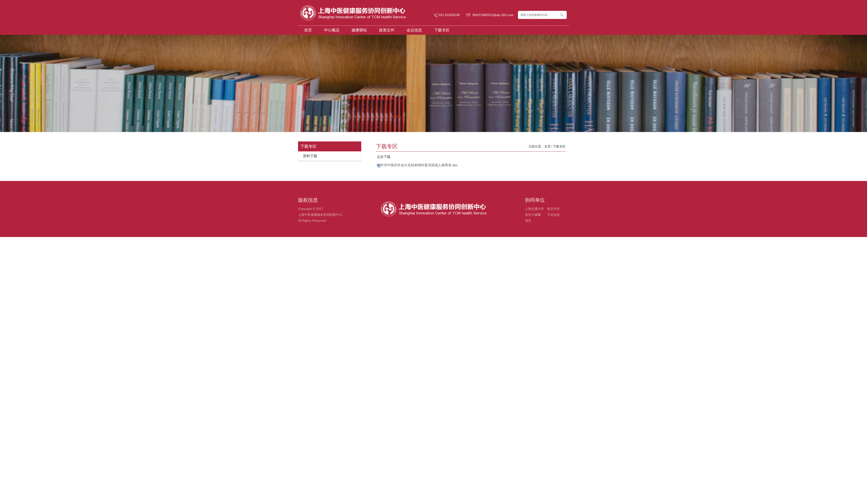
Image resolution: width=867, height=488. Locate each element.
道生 (528, 220)
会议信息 (414, 30)
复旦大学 (553, 209)
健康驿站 (359, 30)
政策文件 (386, 30)
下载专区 (442, 30)
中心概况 (331, 30)
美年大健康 (533, 214)
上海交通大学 (534, 209)
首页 (308, 30)
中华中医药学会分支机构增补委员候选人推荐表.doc (419, 165)
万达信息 (553, 214)
